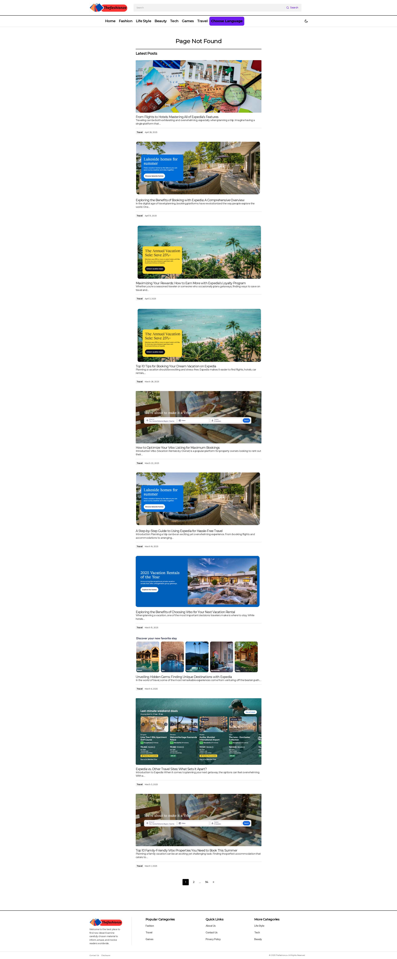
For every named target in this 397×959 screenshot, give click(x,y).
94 (206, 882)
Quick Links (214, 919)
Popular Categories (160, 919)
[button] (306, 21)
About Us (211, 925)
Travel (140, 132)
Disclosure (105, 955)
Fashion (150, 925)
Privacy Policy (213, 939)
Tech (257, 932)
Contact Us (211, 932)
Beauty (258, 939)
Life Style (259, 925)
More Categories (266, 919)
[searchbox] (209, 7)
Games (149, 939)
